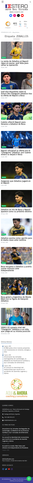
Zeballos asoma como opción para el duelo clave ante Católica (16, 239)
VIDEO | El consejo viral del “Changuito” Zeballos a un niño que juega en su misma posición (15, 329)
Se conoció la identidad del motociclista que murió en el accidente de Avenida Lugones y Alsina (15, 439)
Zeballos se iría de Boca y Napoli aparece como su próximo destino (16, 210)
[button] (29, 478)
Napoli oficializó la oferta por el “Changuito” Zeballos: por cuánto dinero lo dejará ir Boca (16, 152)
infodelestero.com (6, 32)
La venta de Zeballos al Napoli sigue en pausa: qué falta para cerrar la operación (14, 63)
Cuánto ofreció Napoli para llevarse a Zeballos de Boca (13, 123)
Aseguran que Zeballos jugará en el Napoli (16, 182)
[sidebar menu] (3, 2)
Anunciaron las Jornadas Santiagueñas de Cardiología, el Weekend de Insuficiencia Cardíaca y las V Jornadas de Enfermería (15, 430)
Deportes (4, 57)
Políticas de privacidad (16, 481)
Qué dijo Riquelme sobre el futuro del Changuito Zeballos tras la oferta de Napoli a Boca (16, 93)
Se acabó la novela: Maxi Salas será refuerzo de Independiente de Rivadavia (15, 447)
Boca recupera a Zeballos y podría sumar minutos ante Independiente (16, 268)
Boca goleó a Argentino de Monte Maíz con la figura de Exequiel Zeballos (16, 299)
